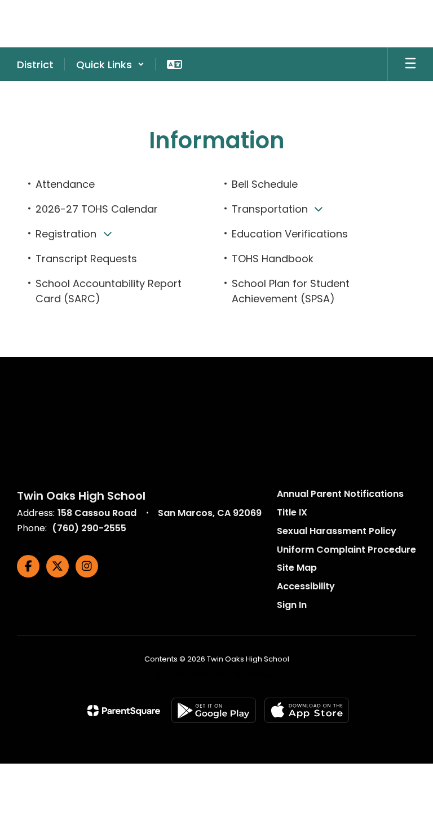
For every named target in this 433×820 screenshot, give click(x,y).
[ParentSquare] (124, 710)
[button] (110, 64)
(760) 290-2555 (89, 528)
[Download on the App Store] (306, 710)
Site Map (297, 567)
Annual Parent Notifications (340, 493)
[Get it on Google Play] (213, 710)
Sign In (292, 604)
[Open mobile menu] (410, 64)
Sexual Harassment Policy (336, 530)
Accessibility (306, 586)
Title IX (292, 512)
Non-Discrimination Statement (217, 674)
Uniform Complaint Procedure (346, 549)
